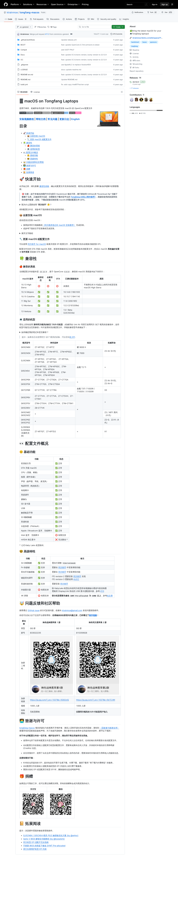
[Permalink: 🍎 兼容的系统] (17, 266)
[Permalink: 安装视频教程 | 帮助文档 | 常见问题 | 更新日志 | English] (17, 119)
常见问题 (52, 119)
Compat (24, 50)
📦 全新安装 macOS (36, 136)
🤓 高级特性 (32, 158)
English (75, 119)
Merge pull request (37, 34)
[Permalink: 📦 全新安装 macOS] (17, 215)
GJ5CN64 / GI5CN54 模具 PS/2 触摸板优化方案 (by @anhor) (50, 835)
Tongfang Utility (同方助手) (83, 197)
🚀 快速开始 (28, 133)
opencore (153, 42)
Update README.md (69, 79)
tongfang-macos (29, 12)
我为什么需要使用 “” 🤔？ (36, 204)
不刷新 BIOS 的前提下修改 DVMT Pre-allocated (44, 845)
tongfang (134, 46)
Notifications (139, 12)
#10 (102, 591)
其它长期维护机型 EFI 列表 (35, 849)
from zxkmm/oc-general (59, 34)
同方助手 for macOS (37, 244)
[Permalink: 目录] (17, 126)
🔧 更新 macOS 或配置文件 (39, 139)
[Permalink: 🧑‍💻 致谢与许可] (17, 720)
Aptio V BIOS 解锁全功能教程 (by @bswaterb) (44, 839)
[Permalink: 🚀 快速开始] (17, 179)
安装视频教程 (26, 119)
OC (22, 60)
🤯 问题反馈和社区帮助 (33, 162)
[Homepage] (6, 4)
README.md (25, 79)
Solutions (27, 4)
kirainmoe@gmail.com (72, 610)
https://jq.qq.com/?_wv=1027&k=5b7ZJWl (95, 700)
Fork (153, 12)
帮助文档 (41, 119)
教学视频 (93, 615)
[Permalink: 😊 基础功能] (17, 451)
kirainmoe (12, 12)
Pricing (85, 4)
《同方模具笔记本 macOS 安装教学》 (59, 225)
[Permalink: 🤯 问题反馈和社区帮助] (17, 603)
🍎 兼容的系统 (33, 145)
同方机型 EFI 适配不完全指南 (36, 842)
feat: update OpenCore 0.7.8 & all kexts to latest (80, 45)
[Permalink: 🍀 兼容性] (17, 258)
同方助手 (62, 567)
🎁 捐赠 (26, 169)
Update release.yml (69, 40)
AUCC (76, 579)
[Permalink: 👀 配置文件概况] (17, 443)
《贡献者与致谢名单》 (109, 728)
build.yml (24, 84)
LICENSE (24, 70)
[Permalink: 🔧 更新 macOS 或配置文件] (17, 239)
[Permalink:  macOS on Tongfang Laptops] (17, 101)
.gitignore (24, 65)
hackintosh (135, 42)
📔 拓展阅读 (28, 172)
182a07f (96, 34)
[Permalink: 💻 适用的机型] (17, 319)
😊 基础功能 (32, 155)
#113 (47, 34)
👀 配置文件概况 (30, 152)
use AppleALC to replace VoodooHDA (76, 65)
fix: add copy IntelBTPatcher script (75, 84)
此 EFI (72, 337)
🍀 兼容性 (27, 143)
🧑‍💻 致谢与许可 (29, 165)
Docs (23, 55)
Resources (42, 4)
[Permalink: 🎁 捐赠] (17, 776)
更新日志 (64, 119)
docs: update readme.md (71, 70)
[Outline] (122, 92)
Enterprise (72, 4)
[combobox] (95, 27)
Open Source (57, 4)
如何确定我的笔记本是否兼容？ (35, 332)
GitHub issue (33, 610)
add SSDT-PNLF (67, 50)
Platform (15, 4)
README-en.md (27, 74)
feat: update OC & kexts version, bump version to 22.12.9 (84, 55)
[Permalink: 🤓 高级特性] (17, 551)
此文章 (110, 595)
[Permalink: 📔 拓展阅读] (17, 823)
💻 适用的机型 (33, 149)
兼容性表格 (44, 186)
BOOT (23, 45)
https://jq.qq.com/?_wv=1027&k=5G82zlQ (49, 700)
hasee (144, 42)
